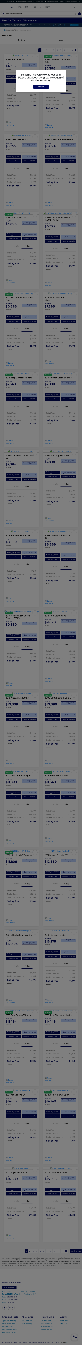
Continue (41, 87)
